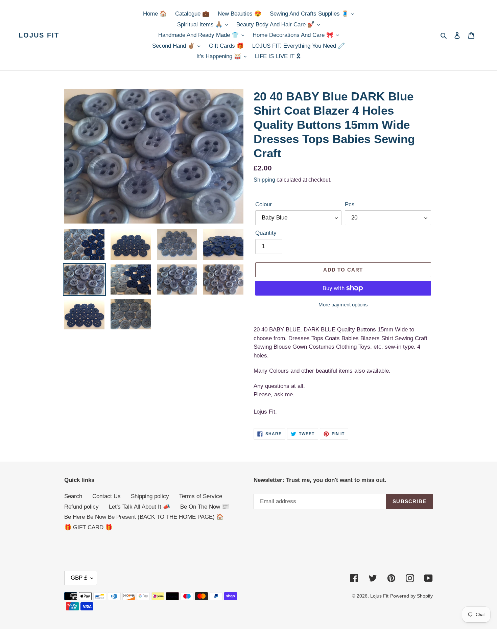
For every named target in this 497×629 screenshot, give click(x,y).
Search (73, 496)
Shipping (264, 180)
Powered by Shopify (411, 596)
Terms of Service (200, 496)
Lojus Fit (39, 35)
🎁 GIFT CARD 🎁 (88, 527)
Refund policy (81, 507)
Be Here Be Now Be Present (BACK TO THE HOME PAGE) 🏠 (143, 517)
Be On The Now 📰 (204, 507)
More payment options (343, 304)
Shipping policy (150, 496)
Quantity (266, 233)
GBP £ (79, 578)
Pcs (350, 204)
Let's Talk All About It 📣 (139, 507)
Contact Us (106, 496)
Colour (263, 204)
